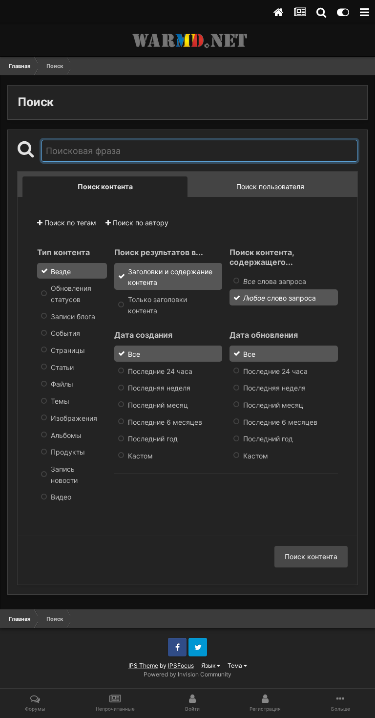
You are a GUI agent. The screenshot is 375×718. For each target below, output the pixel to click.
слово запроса (279, 298)
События (65, 333)
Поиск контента (311, 556)
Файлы (62, 384)
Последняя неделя (159, 388)
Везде (61, 271)
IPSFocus (181, 665)
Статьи (62, 367)
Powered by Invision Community (187, 674)
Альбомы (66, 435)
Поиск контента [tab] (105, 186)
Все (134, 354)
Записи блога (73, 316)
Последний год (153, 439)
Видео (61, 497)
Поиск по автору (139, 222)
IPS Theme (143, 665)
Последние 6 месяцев (165, 421)
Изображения (74, 418)
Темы (60, 401)
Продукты (68, 452)
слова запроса (274, 281)
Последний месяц (158, 405)
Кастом (140, 456)
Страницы (68, 350)
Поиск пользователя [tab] (270, 186)
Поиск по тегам (69, 222)
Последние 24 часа (160, 371)
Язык (209, 665)
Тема (236, 665)
